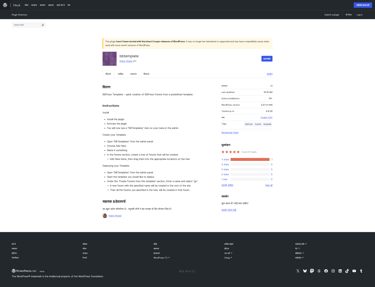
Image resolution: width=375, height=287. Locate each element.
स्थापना (133, 73)
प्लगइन (85, 253)
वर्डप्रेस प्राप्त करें (363, 5)
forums (258, 124)
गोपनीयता (15, 257)
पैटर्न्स (85, 257)
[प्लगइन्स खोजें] (43, 25)
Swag (228, 257)
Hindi (42, 271)
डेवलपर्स (157, 253)
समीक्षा (120, 73)
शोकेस (85, 244)
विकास (146, 73)
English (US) (266, 117)
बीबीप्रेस (299, 253)
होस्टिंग (14, 253)
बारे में (14, 244)
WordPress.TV (162, 257)
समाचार (14, 248)
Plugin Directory (19, 14)
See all (268, 185)
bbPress (249, 124)
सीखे (155, 244)
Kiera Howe (126, 61)
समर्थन (269, 73)
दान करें (228, 253)
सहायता (156, 248)
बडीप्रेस (299, 257)
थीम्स (84, 248)
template (267, 124)
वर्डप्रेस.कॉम (301, 244)
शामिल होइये (228, 244)
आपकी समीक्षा (227, 185)
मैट (297, 248)
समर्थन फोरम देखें (228, 210)
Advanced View (229, 132)
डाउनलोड (267, 58)
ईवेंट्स (226, 248)
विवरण (108, 73)
